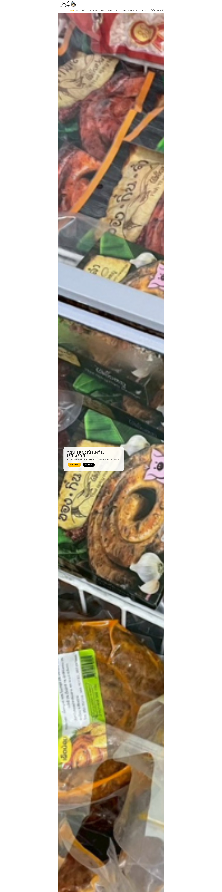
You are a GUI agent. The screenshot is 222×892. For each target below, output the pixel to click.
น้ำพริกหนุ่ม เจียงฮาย (99, 10)
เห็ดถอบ (123, 10)
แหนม (78, 10)
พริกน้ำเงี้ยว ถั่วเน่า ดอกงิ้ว (156, 10)
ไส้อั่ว (83, 10)
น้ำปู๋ (137, 10)
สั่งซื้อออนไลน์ (74, 465)
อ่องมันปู (143, 10)
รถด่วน (117, 10)
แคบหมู (110, 10)
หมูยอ (89, 10)
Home (72, 10)
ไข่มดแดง (131, 10)
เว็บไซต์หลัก (88, 465)
